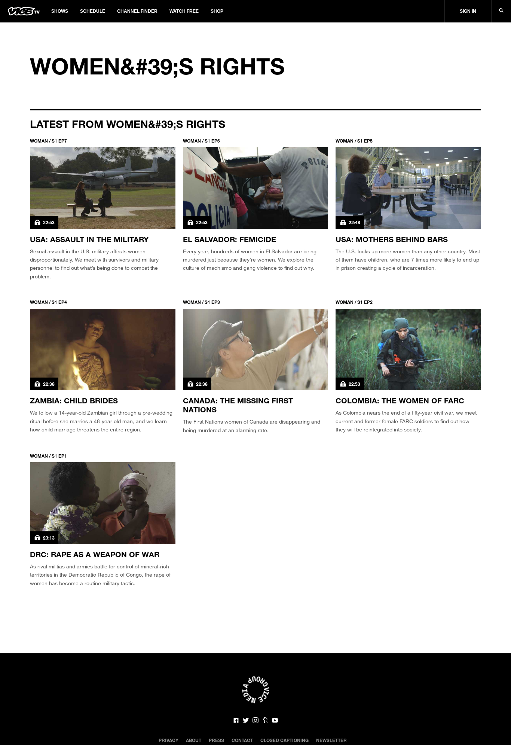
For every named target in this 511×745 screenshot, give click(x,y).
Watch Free (184, 11)
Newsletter (331, 740)
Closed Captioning (284, 740)
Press (216, 740)
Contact (242, 740)
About (193, 740)
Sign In (468, 11)
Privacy (168, 740)
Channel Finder (137, 11)
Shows (59, 11)
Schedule (92, 11)
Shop (217, 11)
